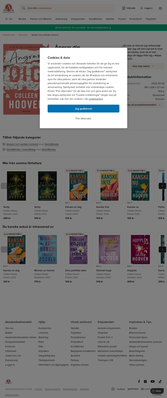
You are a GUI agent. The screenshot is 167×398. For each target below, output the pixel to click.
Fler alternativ (83, 118)
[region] (83, 88)
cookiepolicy (96, 99)
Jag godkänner (83, 109)
